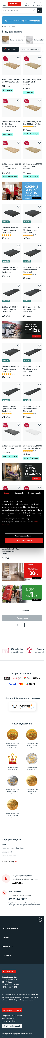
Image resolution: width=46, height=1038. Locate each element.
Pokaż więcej (22, 618)
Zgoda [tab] (6, 493)
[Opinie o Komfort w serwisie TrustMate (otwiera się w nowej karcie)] (22, 706)
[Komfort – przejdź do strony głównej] (9, 971)
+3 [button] (31, 49)
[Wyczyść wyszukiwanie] (34, 10)
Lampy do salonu (8, 852)
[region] (22, 651)
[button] (27, 4)
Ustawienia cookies (23, 536)
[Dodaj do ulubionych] (18, 58)
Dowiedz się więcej (12, 1026)
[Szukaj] (39, 10)
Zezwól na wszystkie (24, 540)
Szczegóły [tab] (19, 493)
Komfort (5, 26)
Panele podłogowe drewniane (12, 848)
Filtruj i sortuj (12, 49)
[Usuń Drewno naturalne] (22, 49)
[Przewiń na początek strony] (40, 919)
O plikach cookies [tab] (35, 493)
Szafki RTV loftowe (9, 856)
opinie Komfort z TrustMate (26, 698)
